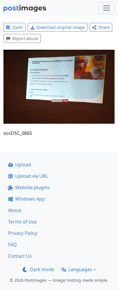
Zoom (17, 27)
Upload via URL (31, 176)
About (14, 210)
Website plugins (32, 187)
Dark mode (42, 269)
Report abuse (25, 38)
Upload (23, 164)
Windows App (30, 199)
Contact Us (20, 256)
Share (104, 27)
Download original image (60, 27)
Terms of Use (22, 222)
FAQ (12, 244)
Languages (80, 269)
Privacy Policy (22, 233)
